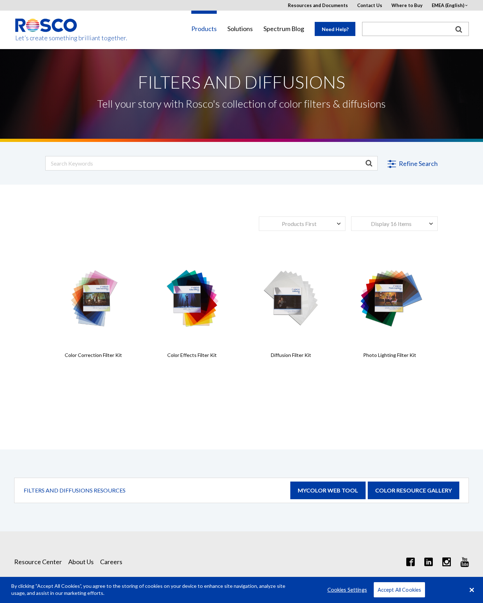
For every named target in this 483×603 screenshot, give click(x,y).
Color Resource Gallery (413, 490)
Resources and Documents (318, 5)
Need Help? (335, 29)
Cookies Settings (347, 590)
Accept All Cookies (399, 590)
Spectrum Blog (283, 28)
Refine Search (418, 163)
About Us (81, 562)
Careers (111, 562)
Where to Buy (407, 5)
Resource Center (38, 562)
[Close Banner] (472, 590)
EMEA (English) (448, 5)
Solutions (240, 28)
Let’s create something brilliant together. (46, 38)
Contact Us (369, 5)
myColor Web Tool (328, 490)
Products (204, 28)
